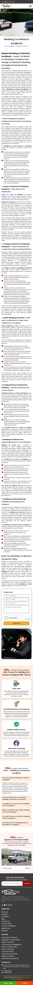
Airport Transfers (7, 942)
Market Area (6, 928)
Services (4, 914)
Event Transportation (9, 947)
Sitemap (4, 931)
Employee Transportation (10, 940)
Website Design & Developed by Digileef (20, 978)
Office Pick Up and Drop (10, 958)
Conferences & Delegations (11, 944)
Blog (3, 919)
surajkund (11, 46)
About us (4, 912)
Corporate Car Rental (9, 937)
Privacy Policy (6, 924)
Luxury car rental (7, 194)
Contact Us (5, 921)
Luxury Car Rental (7, 956)
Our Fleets (5, 917)
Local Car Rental (7, 951)
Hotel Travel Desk (7, 949)
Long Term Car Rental (9, 954)
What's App (8, 983)
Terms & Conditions (8, 926)
